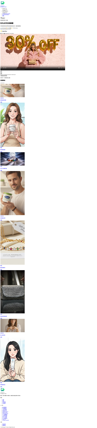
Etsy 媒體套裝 (4, 414)
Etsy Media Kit (5, 14)
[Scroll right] (3, 83)
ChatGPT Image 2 (6, 13)
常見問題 (4, 402)
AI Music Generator (5, 420)
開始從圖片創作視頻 (4, 75)
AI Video (4, 10)
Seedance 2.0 (4, 410)
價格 (3, 15)
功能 (3, 399)
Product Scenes (4, 412)
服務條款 (4, 425)
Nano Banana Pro (5, 413)
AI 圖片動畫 (4, 409)
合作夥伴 (4, 403)
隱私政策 (4, 424)
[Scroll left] (1, 83)
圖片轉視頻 (4, 407)
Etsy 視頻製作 (4, 418)
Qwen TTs (4, 419)
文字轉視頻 (4, 408)
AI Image (4, 12)
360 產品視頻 (4, 415)
